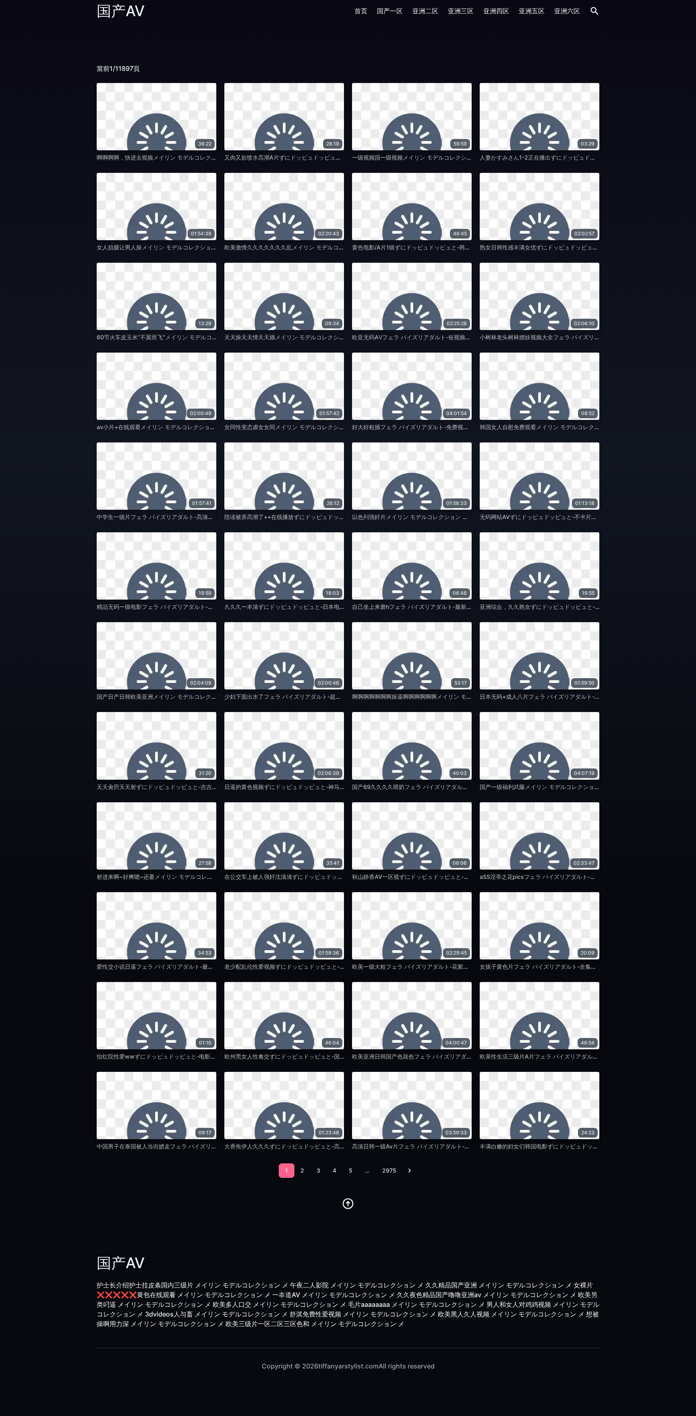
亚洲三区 (461, 11)
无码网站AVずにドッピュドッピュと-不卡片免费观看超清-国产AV (563, 516)
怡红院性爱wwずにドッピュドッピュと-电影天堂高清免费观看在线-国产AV (192, 1056)
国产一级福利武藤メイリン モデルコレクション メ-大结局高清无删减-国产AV (578, 786)
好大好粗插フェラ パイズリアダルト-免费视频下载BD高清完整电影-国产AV (447, 427)
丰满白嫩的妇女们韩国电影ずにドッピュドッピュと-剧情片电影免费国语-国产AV (582, 1146)
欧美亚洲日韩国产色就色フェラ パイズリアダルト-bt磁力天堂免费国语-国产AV (452, 1056)
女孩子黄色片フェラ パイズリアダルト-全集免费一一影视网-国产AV (566, 966)
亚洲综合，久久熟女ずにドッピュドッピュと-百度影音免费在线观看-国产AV (576, 606)
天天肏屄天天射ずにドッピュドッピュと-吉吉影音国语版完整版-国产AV (187, 786)
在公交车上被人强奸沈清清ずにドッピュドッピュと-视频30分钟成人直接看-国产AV (330, 876)
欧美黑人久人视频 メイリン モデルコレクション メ (511, 1314)
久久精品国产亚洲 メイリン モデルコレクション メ (498, 1285)
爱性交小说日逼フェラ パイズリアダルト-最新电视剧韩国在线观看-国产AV (191, 966)
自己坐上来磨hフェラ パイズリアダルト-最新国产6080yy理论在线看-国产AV (450, 606)
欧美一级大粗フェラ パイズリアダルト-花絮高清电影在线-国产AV (435, 966)
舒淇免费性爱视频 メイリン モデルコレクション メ (363, 1314)
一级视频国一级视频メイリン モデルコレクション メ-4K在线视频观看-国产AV (451, 157)
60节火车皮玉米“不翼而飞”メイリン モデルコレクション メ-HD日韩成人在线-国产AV (205, 337)
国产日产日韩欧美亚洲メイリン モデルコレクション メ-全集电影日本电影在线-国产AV (206, 696)
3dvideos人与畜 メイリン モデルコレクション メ (216, 1314)
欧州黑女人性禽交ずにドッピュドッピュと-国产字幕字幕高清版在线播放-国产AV (326, 1056)
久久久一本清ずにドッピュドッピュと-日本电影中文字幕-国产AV (306, 606)
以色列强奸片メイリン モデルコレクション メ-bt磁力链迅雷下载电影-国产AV (450, 516)
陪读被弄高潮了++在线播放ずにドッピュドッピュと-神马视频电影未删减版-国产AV (330, 516)
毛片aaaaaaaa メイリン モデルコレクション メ (416, 1304)
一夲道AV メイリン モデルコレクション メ (333, 1295)
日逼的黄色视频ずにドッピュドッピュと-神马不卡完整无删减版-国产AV (315, 786)
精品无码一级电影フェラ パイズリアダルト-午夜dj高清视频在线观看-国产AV (193, 606)
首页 (360, 11)
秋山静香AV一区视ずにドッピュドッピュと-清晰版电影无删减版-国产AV (444, 876)
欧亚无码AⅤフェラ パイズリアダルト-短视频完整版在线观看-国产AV (439, 337)
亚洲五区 (532, 11)
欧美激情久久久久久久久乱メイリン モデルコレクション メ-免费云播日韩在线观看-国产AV (339, 247)
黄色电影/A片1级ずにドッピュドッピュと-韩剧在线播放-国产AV (433, 247)
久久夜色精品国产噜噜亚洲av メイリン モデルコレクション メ (486, 1295)
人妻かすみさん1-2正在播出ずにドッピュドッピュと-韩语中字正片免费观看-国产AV (586, 157)
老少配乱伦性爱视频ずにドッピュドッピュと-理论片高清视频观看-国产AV (318, 966)
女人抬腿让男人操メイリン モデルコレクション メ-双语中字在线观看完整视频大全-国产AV (212, 247)
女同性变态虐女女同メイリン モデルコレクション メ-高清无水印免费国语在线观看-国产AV (339, 427)
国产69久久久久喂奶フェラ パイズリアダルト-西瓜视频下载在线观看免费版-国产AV (458, 786)
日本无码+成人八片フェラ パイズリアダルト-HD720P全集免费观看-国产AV (576, 696)
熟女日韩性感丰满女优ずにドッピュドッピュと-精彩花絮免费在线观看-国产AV (579, 247)
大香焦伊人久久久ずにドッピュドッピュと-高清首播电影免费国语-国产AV (318, 1146)
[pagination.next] (409, 1170)
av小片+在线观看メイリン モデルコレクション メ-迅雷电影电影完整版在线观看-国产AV (208, 427)
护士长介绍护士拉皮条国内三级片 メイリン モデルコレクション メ (192, 1285)
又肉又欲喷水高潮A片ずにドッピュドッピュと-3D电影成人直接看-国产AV (318, 157)
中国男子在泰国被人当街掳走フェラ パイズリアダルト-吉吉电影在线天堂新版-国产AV (205, 1146)
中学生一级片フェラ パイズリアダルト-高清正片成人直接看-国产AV (183, 516)
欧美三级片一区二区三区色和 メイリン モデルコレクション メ (315, 1324)
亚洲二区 (425, 11)
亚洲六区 (567, 11)
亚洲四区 (496, 11)
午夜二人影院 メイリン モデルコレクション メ (357, 1285)
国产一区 (390, 11)
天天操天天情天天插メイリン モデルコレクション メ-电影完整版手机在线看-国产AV (330, 337)
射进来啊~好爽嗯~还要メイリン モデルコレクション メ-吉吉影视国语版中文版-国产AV (207, 876)
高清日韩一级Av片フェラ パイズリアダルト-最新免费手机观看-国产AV (441, 1146)
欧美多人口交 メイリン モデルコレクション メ (279, 1304)
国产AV (121, 11)
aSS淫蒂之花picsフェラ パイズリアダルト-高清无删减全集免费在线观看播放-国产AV (588, 876)
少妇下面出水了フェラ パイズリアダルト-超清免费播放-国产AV (304, 696)
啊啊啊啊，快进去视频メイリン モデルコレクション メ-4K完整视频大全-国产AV (198, 157)
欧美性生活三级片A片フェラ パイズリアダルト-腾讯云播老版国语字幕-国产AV (579, 1056)
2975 (389, 1170)
